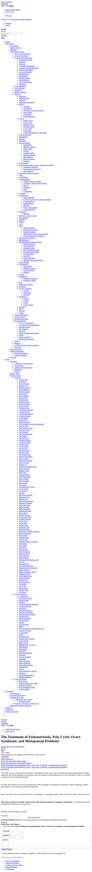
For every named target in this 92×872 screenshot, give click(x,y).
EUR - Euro (9, 12)
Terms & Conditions (12, 861)
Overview (4, 815)
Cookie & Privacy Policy (14, 865)
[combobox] (11, 33)
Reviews (4, 822)
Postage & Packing (12, 863)
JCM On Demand (11, 712)
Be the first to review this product (12, 747)
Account (4, 719)
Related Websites (11, 867)
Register (8, 23)
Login (7, 25)
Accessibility (9, 869)
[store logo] (21, 19)
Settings (4, 721)
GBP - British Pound (12, 10)
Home (7, 42)
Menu (3, 38)
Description (5, 769)
